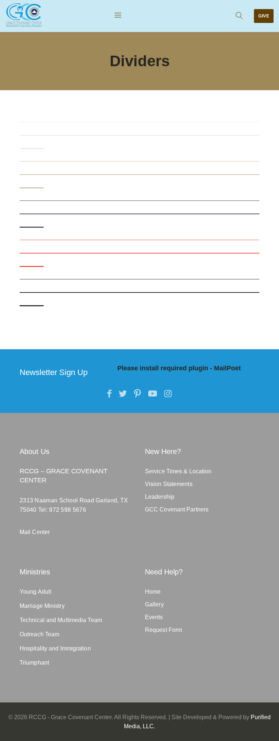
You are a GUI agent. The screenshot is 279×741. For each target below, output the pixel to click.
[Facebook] (109, 393)
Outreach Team (39, 634)
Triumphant (34, 663)
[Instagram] (168, 393)
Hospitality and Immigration (55, 648)
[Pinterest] (137, 393)
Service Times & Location (178, 471)
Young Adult (35, 592)
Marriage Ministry (42, 606)
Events (154, 617)
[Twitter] (123, 393)
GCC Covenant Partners (177, 509)
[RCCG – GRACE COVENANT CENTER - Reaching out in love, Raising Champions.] (23, 15)
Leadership (159, 497)
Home (153, 592)
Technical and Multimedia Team (61, 620)
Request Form (163, 630)
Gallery (154, 604)
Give (263, 16)
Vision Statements (169, 484)
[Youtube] (152, 393)
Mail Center (35, 532)
